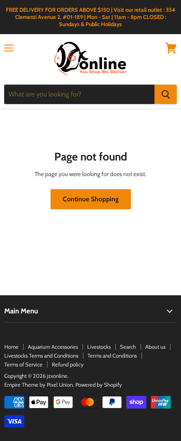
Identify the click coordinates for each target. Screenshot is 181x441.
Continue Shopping (91, 199)
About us (155, 346)
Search (128, 346)
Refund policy (68, 364)
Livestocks (99, 346)
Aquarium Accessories (53, 346)
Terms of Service (23, 364)
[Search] (165, 94)
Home (11, 346)
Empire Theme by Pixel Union (38, 384)
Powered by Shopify (98, 384)
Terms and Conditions (112, 355)
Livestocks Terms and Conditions (41, 355)
